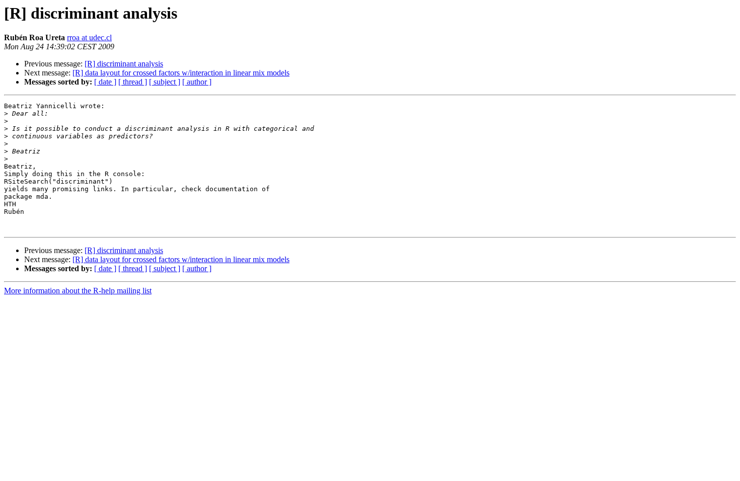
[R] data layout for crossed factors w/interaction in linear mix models (180, 72)
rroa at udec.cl (89, 37)
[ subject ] (164, 81)
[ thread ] (132, 81)
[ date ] (105, 81)
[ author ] (196, 81)
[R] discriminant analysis (124, 63)
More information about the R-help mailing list (78, 290)
